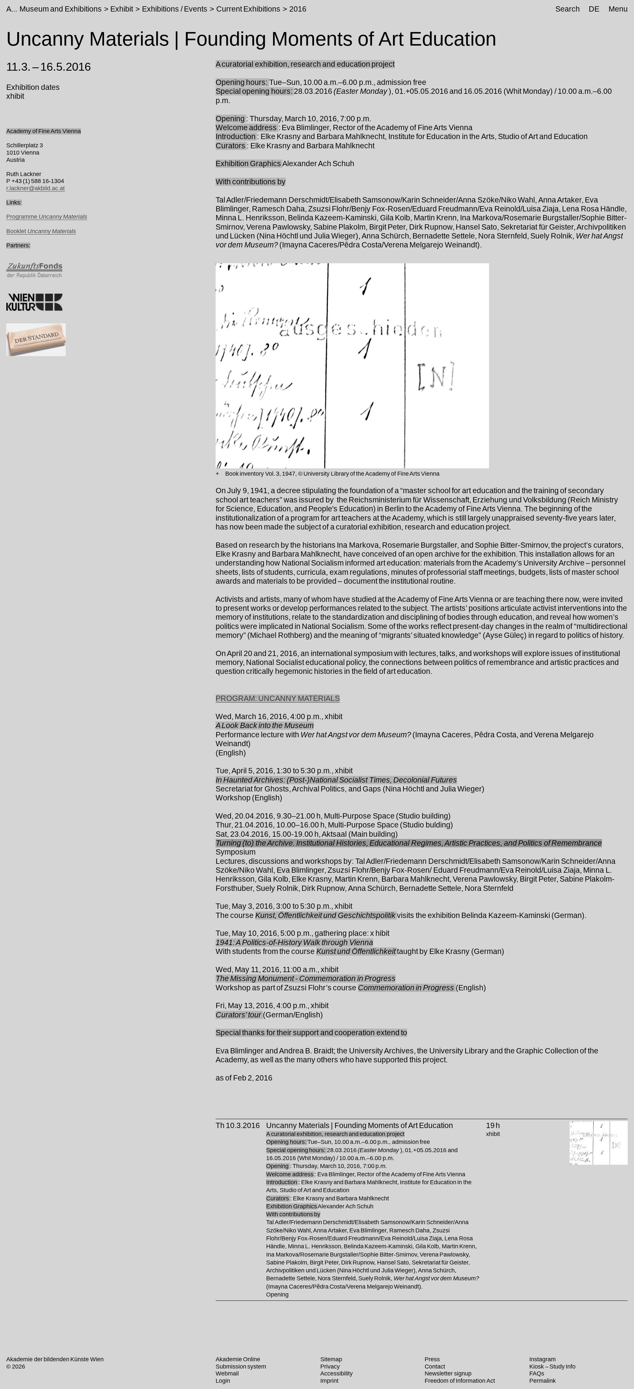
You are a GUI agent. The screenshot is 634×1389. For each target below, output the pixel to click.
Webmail (227, 1373)
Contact (435, 1366)
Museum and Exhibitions (60, 9)
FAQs (536, 1373)
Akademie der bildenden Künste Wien (55, 1359)
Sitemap (331, 1359)
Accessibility (336, 1373)
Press (432, 1359)
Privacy (330, 1366)
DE (594, 9)
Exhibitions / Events (174, 9)
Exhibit (121, 9)
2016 (297, 9)
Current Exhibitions (248, 9)
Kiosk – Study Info (552, 1366)
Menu (618, 9)
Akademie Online (238, 1359)
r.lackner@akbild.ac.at (35, 188)
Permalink (542, 1380)
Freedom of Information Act (460, 1380)
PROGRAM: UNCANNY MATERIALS (278, 698)
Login (223, 1380)
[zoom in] (217, 474)
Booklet (41, 231)
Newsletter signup (448, 1373)
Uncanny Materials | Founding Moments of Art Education (359, 1125)
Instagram (542, 1359)
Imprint (329, 1380)
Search (567, 9)
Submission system (241, 1366)
